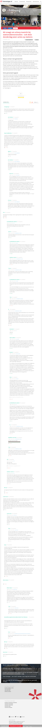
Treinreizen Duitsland (8, 707)
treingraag (16, 118)
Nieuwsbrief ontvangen (15, 726)
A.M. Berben (17, 175)
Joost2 (17, 243)
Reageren (15, 28)
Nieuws (16, 1)
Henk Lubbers (18, 353)
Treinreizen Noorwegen (9, 703)
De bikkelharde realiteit (18, 233)
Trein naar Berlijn (8, 689)
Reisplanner (28, 1)
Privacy (31, 726)
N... (16, 330)
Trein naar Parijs (7, 690)
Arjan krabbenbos (17, 161)
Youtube (23, 716)
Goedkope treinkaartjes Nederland (11, 702)
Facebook (12, 716)
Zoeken (40, 2)
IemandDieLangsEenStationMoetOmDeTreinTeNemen (22, 633)
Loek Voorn (15, 515)
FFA (13, 223)
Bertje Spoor (15, 589)
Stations (37, 39)
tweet (10, 28)
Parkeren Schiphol (8, 691)
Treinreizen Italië (7, 706)
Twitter (18, 716)
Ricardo (17, 378)
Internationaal (36, 1)
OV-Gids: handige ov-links (9, 687)
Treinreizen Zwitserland (9, 704)
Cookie (27, 726)
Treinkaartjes (22, 1)
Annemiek (17, 339)
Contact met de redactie (5, 726)
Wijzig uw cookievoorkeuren (5, 727)
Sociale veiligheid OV (29, 39)
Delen (5, 28)
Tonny (17, 281)
